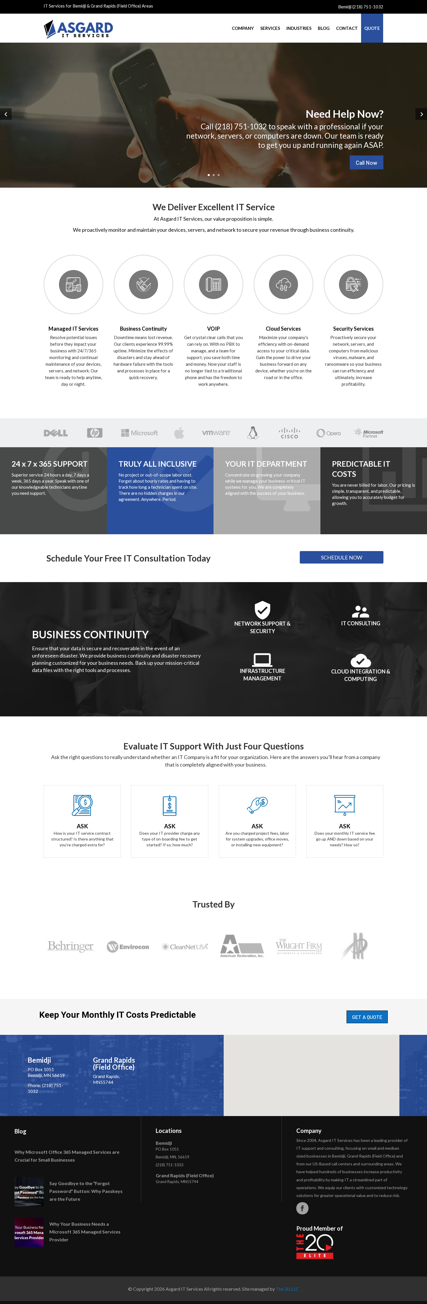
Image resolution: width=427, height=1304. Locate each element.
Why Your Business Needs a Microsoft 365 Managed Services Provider (85, 1231)
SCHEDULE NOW (341, 557)
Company (243, 28)
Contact (347, 28)
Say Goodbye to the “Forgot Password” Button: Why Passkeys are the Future (86, 1191)
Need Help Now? (344, 113)
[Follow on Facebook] (302, 1208)
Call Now (366, 162)
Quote (372, 28)
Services (270, 28)
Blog (324, 28)
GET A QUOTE (367, 1017)
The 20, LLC (287, 1289)
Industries (298, 28)
